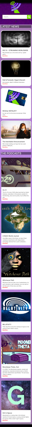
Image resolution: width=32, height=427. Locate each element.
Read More (5, 55)
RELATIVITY (7, 324)
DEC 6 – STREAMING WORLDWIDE (15, 50)
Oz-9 (4, 190)
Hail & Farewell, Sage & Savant (13, 80)
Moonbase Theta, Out (11, 367)
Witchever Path (8, 280)
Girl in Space (7, 413)
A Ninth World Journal (11, 236)
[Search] (29, 17)
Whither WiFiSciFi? (9, 111)
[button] (16, 21)
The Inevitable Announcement (13, 142)
